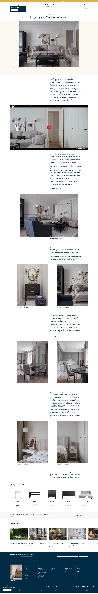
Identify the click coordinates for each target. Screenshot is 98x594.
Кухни (42, 586)
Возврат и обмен (41, 569)
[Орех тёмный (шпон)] (37, 505)
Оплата (39, 566)
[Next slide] (69, 44)
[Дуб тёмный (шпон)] (32, 505)
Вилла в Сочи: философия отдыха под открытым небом (18, 544)
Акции (26, 576)
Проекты (49, 14)
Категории (27, 569)
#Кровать (23, 514)
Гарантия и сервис (41, 571)
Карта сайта (57, 590)
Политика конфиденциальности (47, 590)
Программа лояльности (42, 577)
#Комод (12, 516)
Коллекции (27, 573)
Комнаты (26, 571)
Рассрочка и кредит (42, 572)
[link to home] (49, 5)
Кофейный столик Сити (34, 502)
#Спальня (18, 514)
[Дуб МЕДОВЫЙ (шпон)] (34, 505)
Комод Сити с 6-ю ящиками (68, 503)
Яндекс (78, 566)
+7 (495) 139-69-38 (37, 560)
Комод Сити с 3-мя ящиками (52, 503)
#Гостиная (12, 514)
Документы (40, 573)
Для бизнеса (54, 586)
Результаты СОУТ (67, 571)
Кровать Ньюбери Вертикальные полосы (86, 503)
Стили (26, 572)
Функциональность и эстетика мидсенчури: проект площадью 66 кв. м (77, 545)
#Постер (46, 514)
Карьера (65, 569)
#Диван (27, 514)
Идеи (52, 569)
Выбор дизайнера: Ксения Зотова (37, 543)
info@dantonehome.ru (48, 560)
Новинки (26, 566)
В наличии (27, 568)
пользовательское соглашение (26, 555)
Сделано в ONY (85, 590)
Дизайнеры (27, 575)
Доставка (40, 568)
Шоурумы (37, 9)
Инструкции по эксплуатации (41, 576)
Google (78, 568)
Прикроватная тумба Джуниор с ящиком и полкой (18, 504)
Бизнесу (58, 9)
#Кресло (32, 514)
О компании (66, 566)
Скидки (26, 578)
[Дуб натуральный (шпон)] (33, 505)
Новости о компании (68, 568)
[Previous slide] (28, 44)
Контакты (72, 9)
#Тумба (37, 514)
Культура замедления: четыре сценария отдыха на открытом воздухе (57, 545)
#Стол (41, 514)
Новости (53, 566)
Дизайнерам (52, 9)
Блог (63, 9)
